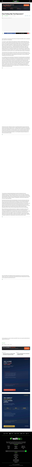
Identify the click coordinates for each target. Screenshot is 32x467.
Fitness (9, 447)
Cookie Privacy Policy (16, 459)
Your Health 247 (6, 15)
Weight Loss (23, 446)
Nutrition (15, 15)
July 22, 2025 (11, 15)
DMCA (16, 458)
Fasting (8, 344)
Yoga (23, 448)
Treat (10, 344)
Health (9, 448)
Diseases (8, 446)
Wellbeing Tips (23, 447)
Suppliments (16, 448)
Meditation (16, 446)
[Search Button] (26, 451)
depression (5, 344)
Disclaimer (16, 456)
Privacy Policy (16, 457)
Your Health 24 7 (18, 464)
